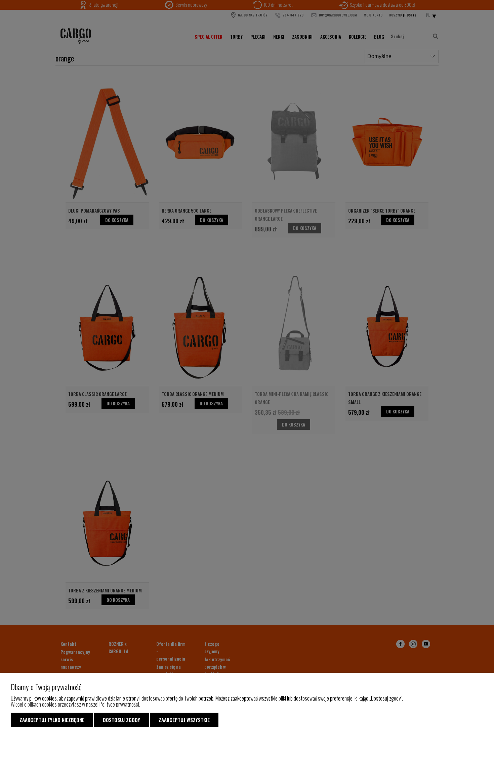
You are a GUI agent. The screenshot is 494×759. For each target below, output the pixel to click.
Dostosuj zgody (121, 719)
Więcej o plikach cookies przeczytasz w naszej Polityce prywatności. (75, 704)
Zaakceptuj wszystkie (184, 719)
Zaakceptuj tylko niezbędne (51, 719)
